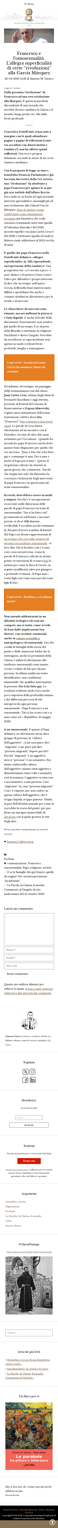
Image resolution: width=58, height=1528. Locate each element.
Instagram (50, 1510)
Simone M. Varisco (11, 1510)
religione (36, 867)
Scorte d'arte (13, 1225)
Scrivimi (8, 834)
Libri (8, 1221)
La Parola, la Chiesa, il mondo (23, 1216)
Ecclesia (9, 859)
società (47, 867)
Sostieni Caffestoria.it (20, 841)
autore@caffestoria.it (28, 1510)
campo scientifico (28, 638)
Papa (26, 867)
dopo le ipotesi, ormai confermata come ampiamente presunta (24, 214)
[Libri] (29, 1020)
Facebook (29, 1513)
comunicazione (17, 863)
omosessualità (12, 867)
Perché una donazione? (17, 1170)
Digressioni (12, 1206)
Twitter (41, 1510)
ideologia (10, 816)
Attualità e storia (15, 1201)
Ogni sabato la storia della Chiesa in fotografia (29, 1252)
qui (46, 560)
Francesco (34, 863)
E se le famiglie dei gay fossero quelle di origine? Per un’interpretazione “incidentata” (29, 876)
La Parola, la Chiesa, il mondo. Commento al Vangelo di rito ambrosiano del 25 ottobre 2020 (24, 890)
